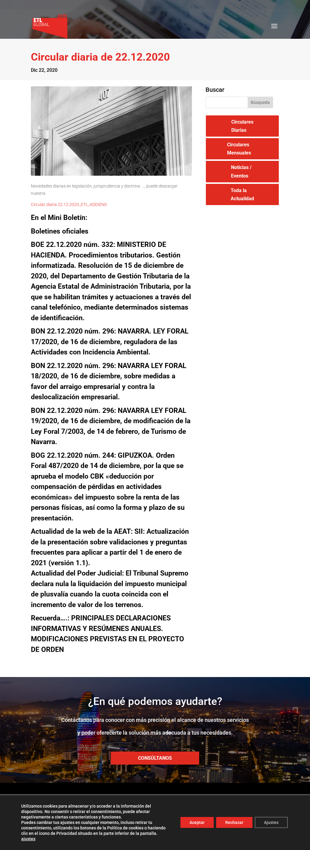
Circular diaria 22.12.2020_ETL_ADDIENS (69, 204)
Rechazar (234, 822)
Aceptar (197, 822)
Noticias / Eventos (241, 171)
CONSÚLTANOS (155, 758)
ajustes (28, 838)
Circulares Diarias (242, 126)
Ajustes (271, 822)
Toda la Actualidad (242, 194)
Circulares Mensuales (239, 149)
